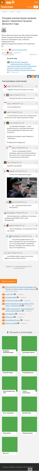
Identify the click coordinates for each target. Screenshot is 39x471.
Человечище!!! (11, 297)
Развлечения (7, 7)
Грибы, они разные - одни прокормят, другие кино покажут (20, 310)
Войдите (9, 266)
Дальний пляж (26, 413)
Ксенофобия (10, 314)
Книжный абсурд (27, 433)
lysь (11, 123)
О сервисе (12, 467)
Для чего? (6, 453)
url (21, 86)
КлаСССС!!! (10, 294)
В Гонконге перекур (13, 300)
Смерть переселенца (26, 392)
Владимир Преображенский (8, 351)
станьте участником (21, 266)
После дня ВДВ (11, 323)
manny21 (12, 171)
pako (10, 53)
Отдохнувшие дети (28, 372)
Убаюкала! (9, 317)
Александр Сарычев (28, 352)
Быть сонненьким (8, 413)
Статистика (19, 467)
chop (8, 253)
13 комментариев (8, 54)
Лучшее (4, 12)
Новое (18, 12)
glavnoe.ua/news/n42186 (19, 50)
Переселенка (7, 433)
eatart (8, 86)
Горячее (12, 12)
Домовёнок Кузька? (13, 320)
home (9, 103)
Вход (36, 2)
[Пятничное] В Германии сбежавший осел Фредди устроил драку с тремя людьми (21, 288)
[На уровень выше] (4, 95)
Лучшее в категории (20, 332)
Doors (11, 95)
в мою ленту (30, 7)
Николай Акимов (8, 372)
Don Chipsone (11, 213)
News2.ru (5, 467)
